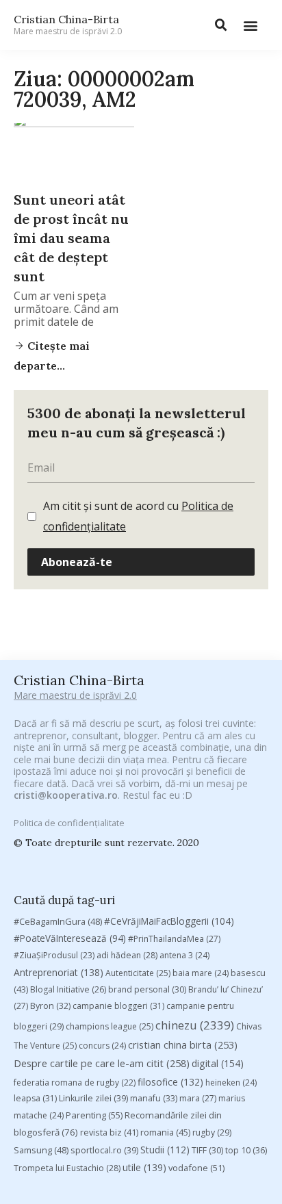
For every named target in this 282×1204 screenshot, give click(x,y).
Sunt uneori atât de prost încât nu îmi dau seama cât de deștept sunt (71, 238)
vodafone (196, 1168)
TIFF (207, 1150)
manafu (153, 1098)
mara (197, 1098)
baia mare (200, 973)
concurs (102, 1045)
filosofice (170, 1081)
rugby (211, 1132)
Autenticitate (137, 973)
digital (218, 1063)
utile (144, 1167)
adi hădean (127, 955)
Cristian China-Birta (68, 24)
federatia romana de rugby (75, 1082)
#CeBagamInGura (58, 921)
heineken (231, 1082)
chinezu (194, 1025)
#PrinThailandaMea (174, 939)
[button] (250, 25)
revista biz (109, 1132)
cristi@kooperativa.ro (66, 795)
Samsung (41, 1150)
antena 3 (184, 955)
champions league (109, 1026)
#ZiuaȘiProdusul (54, 955)
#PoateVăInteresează (70, 938)
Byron (50, 1006)
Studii (165, 1149)
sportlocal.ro (104, 1150)
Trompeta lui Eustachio (67, 1168)
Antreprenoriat (58, 972)
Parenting (94, 1115)
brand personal (147, 989)
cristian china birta (183, 1044)
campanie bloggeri (118, 1006)
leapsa (35, 1098)
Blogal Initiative (68, 989)
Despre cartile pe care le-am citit (102, 1063)
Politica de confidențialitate (69, 823)
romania (165, 1132)
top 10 (246, 1150)
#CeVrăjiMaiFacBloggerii (169, 920)
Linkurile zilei (93, 1098)
